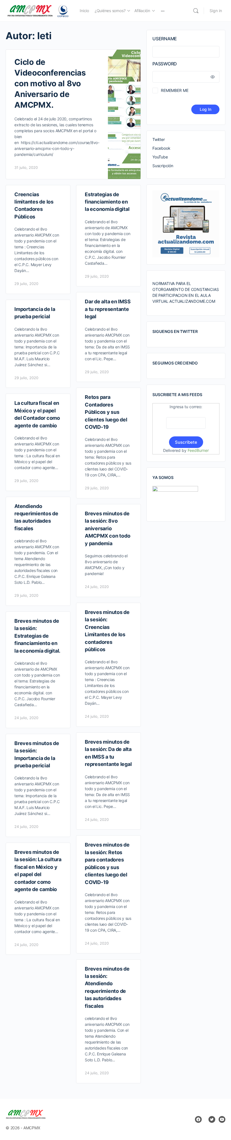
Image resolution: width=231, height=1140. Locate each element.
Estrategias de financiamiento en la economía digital (107, 201)
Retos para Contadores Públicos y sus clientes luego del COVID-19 (106, 412)
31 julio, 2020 (26, 167)
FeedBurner (198, 450)
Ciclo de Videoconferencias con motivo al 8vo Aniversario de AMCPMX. (50, 83)
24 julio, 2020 (97, 586)
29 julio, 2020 (26, 283)
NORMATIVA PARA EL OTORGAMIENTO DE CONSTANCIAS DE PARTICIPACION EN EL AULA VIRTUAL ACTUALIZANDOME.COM (185, 292)
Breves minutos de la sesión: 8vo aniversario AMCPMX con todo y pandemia (107, 528)
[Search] (195, 10)
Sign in (216, 10)
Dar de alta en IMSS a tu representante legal (107, 309)
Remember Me (174, 90)
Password (164, 64)
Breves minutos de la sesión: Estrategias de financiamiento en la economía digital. (37, 636)
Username (164, 38)
